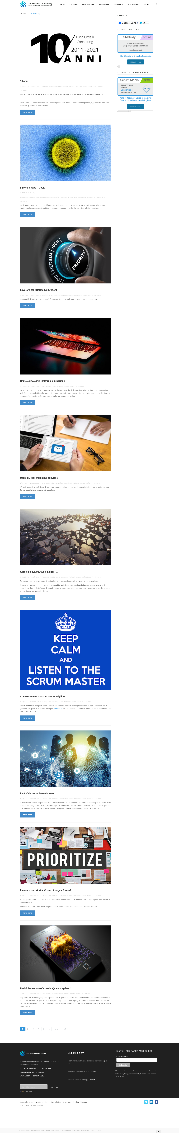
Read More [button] (27, 112)
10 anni (24, 81)
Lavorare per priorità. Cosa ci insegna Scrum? (45, 890)
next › (56, 1029)
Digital (48, 386)
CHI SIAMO (73, 4)
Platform (71, 86)
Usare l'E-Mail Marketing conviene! (39, 478)
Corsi (21, 197)
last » (65, 1029)
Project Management (81, 86)
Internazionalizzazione (55, 86)
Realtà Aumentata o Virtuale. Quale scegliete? (45, 988)
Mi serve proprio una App (83, 1080)
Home (62, 4)
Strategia (100, 86)
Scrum (95, 86)
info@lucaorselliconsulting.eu (32, 1072)
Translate (28, 1091)
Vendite (72, 386)
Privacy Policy (123, 1074)
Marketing (65, 86)
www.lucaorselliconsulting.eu (32, 1076)
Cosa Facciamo (88, 4)
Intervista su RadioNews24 (83, 1072)
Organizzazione (64, 197)
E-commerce (27, 197)
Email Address (122, 1056)
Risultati (90, 86)
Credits (76, 1102)
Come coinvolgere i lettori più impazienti (42, 381)
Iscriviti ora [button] (135, 61)
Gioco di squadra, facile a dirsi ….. (39, 571)
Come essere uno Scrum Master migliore (42, 696)
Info (99, 1130)
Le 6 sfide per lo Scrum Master (37, 793)
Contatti (147, 4)
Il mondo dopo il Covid (32, 187)
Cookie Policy (119, 1077)
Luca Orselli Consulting (44, 1102)
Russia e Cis (104, 4)
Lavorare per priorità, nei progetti (38, 290)
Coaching (45, 295)
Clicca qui (58, 709)
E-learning (45, 86)
